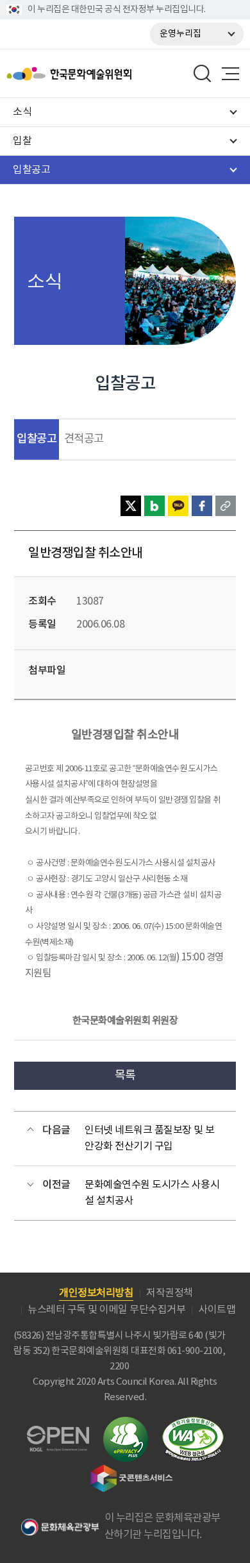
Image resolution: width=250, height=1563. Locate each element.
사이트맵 (216, 1310)
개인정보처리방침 (96, 1293)
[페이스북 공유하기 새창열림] (202, 505)
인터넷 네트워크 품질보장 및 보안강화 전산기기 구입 (150, 1138)
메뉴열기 (230, 74)
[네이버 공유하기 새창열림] (154, 505)
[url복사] (225, 505)
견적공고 (84, 439)
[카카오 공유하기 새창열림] (178, 505)
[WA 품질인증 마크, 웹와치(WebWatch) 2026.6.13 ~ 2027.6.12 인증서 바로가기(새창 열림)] (193, 1422)
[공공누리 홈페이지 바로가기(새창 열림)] (58, 1433)
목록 (125, 1075)
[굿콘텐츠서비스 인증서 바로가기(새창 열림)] (131, 1470)
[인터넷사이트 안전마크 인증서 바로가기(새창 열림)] (125, 1424)
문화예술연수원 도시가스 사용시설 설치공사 (152, 1193)
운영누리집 (180, 34)
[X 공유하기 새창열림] (130, 505)
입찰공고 (36, 439)
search (202, 74)
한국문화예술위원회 (101, 73)
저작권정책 (169, 1293)
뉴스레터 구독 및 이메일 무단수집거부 (106, 1310)
